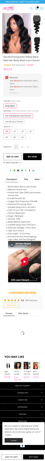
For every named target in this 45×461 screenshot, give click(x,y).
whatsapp (22, 170)
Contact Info (22, 400)
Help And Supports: (22, 385)
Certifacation (22, 407)
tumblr (29, 170)
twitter (18, 170)
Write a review (11, 305)
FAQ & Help (22, 421)
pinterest (26, 170)
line (14, 170)
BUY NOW (32, 156)
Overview (22, 414)
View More (13, 93)
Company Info (22, 393)
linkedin (33, 170)
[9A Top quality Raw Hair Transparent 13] (17, 365)
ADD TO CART (12, 156)
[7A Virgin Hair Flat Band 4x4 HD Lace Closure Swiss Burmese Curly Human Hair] (27, 365)
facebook (10, 170)
